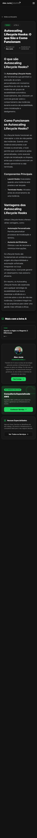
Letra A (16, 25)
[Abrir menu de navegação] (33, 3)
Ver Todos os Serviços (17, 434)
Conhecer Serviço (17, 409)
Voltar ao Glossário (10, 17)
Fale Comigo (17, 379)
